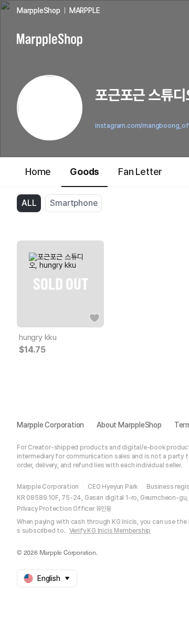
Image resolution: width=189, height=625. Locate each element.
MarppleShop (38, 10)
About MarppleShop (129, 425)
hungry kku (38, 337)
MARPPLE (84, 10)
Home (38, 171)
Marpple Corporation (50, 425)
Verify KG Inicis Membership (110, 530)
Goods (84, 171)
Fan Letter (140, 171)
